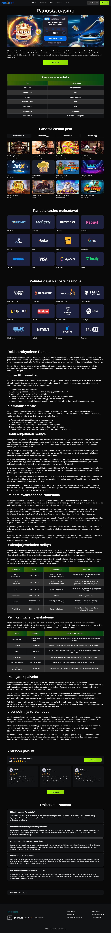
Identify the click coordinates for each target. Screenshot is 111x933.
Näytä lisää (55, 792)
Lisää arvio (92, 760)
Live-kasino (42, 135)
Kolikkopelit (91, 135)
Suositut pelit (17, 135)
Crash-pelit (66, 135)
